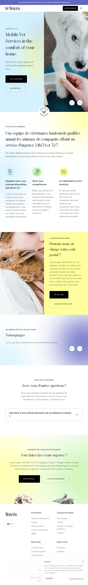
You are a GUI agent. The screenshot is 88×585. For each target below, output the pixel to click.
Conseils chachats (38, 551)
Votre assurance (37, 526)
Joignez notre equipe (63, 304)
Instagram (61, 551)
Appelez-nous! (70, 8)
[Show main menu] (80, 8)
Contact (60, 533)
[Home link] (11, 514)
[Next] (79, 103)
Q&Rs (33, 533)
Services (34, 522)
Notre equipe (62, 518)
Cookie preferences (76, 578)
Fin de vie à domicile (39, 530)
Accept (49, 578)
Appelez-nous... (29, 479)
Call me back (15, 88)
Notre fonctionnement (40, 518)
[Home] (25, 8)
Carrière (60, 522)
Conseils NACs (37, 555)
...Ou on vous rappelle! (55, 479)
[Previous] (72, 103)
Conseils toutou (37, 547)
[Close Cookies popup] (83, 561)
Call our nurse (16, 79)
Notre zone (59, 294)
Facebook (61, 547)
